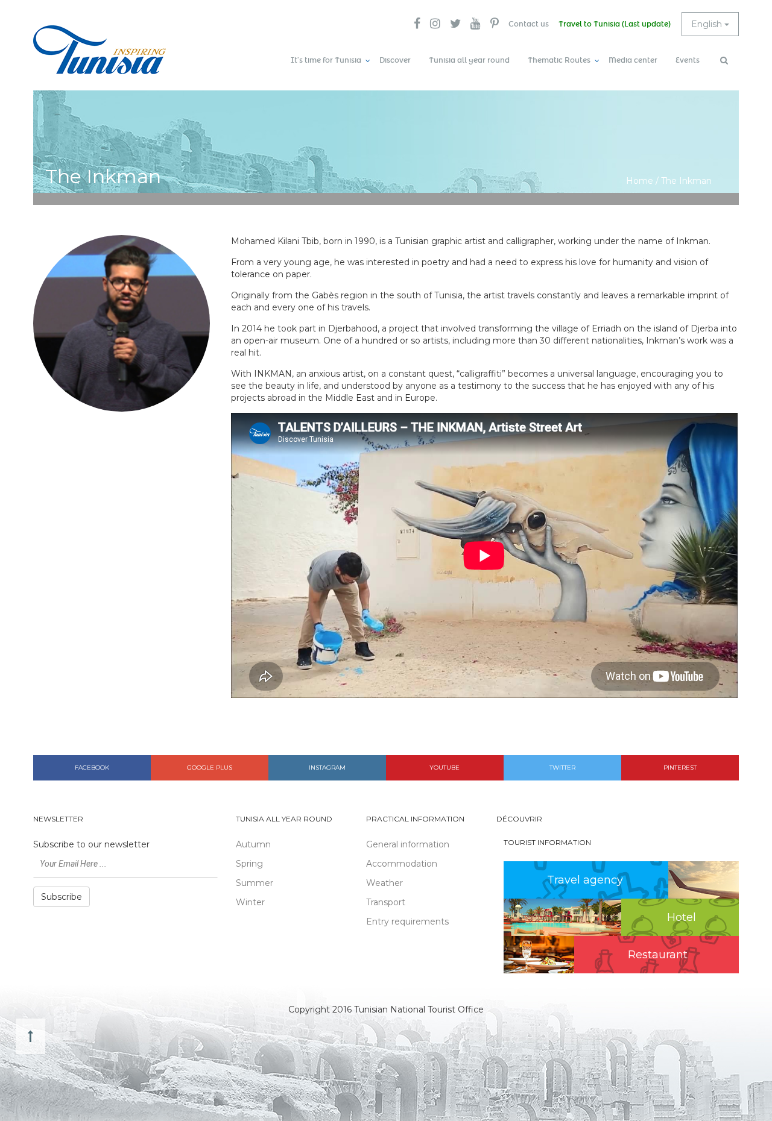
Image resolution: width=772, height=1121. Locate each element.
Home (639, 180)
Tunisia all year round (469, 60)
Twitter (562, 767)
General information (407, 844)
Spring (249, 863)
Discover (395, 60)
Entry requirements (407, 921)
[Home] (99, 49)
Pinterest (680, 767)
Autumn (253, 844)
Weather (384, 883)
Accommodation (401, 863)
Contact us (528, 24)
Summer (254, 883)
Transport (385, 902)
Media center (633, 60)
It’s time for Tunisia (326, 60)
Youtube (444, 767)
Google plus (209, 767)
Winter (250, 902)
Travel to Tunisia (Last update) (614, 24)
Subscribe (61, 896)
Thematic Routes (559, 60)
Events (688, 60)
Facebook (92, 767)
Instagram (327, 767)
